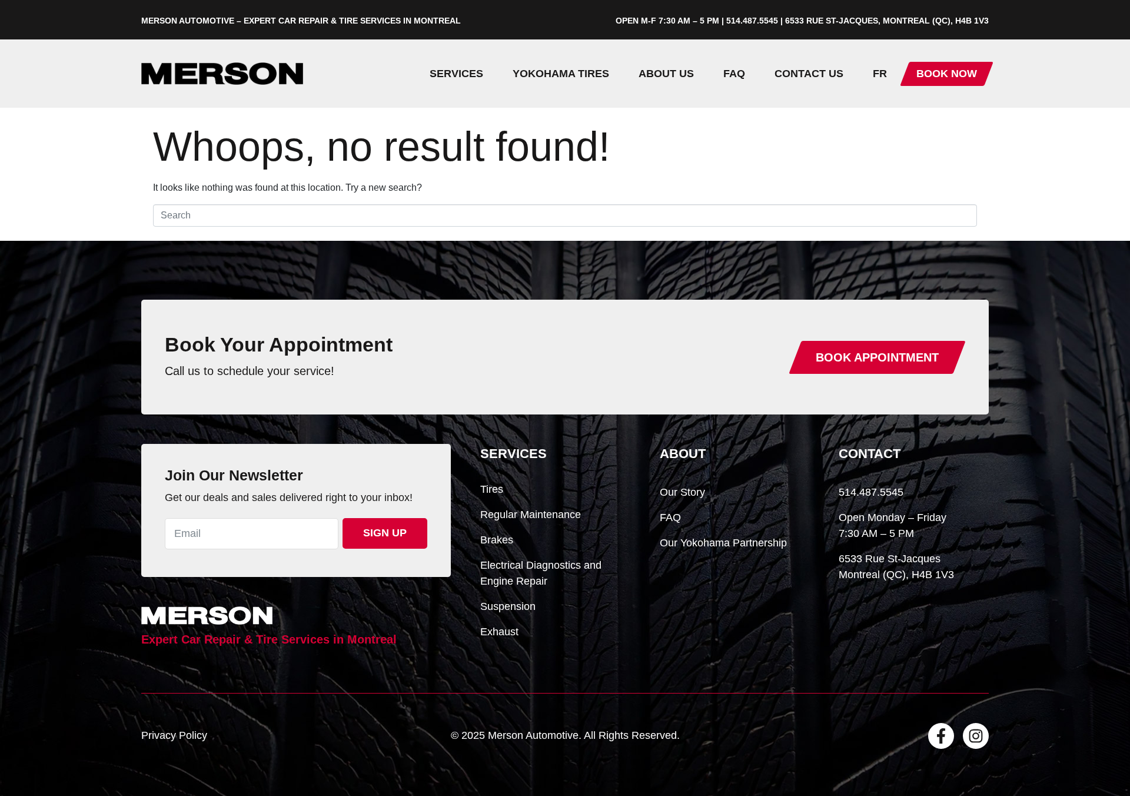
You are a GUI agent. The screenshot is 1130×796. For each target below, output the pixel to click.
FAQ (734, 73)
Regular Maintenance (530, 514)
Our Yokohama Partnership (723, 543)
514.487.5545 (871, 492)
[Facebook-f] (941, 736)
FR (880, 73)
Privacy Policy (174, 735)
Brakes (496, 540)
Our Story (682, 492)
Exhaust (499, 632)
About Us (666, 73)
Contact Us (809, 73)
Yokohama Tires (561, 73)
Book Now (946, 73)
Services (456, 73)
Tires (491, 489)
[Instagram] (976, 736)
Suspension (508, 606)
